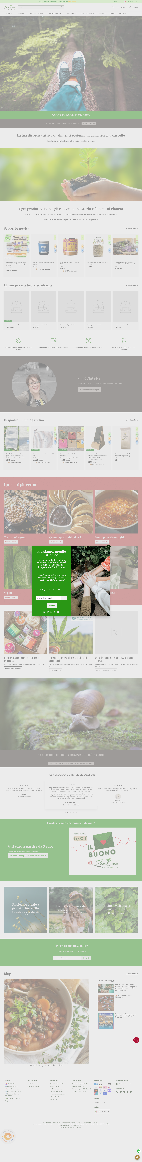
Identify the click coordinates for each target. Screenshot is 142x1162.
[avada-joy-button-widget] (137, 1157)
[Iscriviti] (64, 598)
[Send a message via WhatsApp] (138, 1151)
